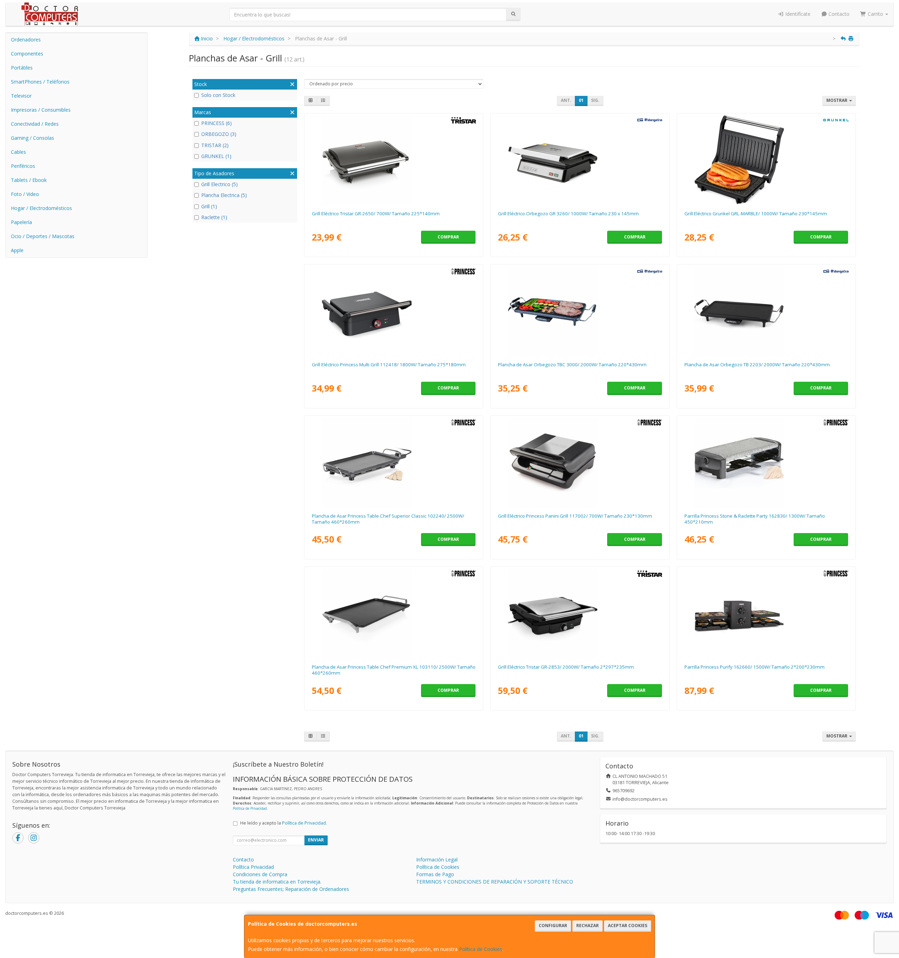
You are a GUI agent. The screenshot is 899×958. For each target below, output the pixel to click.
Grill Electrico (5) (219, 184)
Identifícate (797, 14)
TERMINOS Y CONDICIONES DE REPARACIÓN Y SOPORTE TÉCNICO (494, 881)
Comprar (448, 237)
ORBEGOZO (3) (218, 134)
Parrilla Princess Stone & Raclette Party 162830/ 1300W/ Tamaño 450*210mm (754, 519)
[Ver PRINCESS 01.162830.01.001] (766, 463)
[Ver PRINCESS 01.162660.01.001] (766, 614)
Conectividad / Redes (35, 123)
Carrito (875, 14)
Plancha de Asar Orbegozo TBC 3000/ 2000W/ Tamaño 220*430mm (572, 364)
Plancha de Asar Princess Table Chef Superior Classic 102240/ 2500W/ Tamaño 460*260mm (388, 519)
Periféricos (23, 166)
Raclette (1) (214, 217)
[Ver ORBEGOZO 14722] (766, 311)
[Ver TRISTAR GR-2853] (579, 614)
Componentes (27, 53)
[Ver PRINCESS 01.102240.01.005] (393, 463)
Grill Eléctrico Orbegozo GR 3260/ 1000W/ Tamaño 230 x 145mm (568, 213)
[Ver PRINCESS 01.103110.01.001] (393, 614)
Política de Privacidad (250, 808)
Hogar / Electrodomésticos (41, 208)
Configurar (553, 926)
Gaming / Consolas (32, 137)
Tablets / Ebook (29, 180)
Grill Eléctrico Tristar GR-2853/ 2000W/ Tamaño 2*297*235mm (566, 667)
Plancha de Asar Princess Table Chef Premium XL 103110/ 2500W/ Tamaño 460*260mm (393, 670)
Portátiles (22, 67)
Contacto (838, 14)
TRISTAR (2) (215, 145)
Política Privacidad (253, 867)
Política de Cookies (480, 949)
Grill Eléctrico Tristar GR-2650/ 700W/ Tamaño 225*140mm (376, 213)
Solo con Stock (218, 95)
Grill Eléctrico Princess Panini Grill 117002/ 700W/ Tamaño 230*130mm (575, 516)
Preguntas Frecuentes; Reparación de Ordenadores (291, 889)
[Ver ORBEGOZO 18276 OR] (579, 160)
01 (581, 100)
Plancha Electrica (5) (224, 195)
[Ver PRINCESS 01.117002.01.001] (579, 463)
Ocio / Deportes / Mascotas (42, 236)
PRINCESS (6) (216, 123)
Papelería (21, 222)
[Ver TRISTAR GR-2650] (393, 160)
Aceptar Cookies (627, 926)
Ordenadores (26, 39)
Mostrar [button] (837, 100)
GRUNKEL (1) (216, 156)
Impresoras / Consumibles (41, 109)
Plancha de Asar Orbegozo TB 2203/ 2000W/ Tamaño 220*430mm (757, 364)
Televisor (21, 95)
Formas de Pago (435, 874)
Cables (18, 152)
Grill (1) (209, 206)
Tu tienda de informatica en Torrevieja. (277, 881)
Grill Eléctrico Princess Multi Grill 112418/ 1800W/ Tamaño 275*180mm (389, 364)
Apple (17, 250)
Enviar (316, 840)
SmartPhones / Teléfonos (40, 81)
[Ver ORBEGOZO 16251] (579, 311)
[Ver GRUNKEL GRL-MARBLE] (766, 160)
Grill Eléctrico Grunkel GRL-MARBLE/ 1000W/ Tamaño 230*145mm (755, 213)
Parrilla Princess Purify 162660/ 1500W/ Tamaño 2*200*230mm (754, 667)
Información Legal (437, 859)
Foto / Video (25, 194)
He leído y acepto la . (283, 823)
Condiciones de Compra (260, 874)
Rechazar (587, 926)
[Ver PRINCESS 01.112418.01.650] (393, 311)
